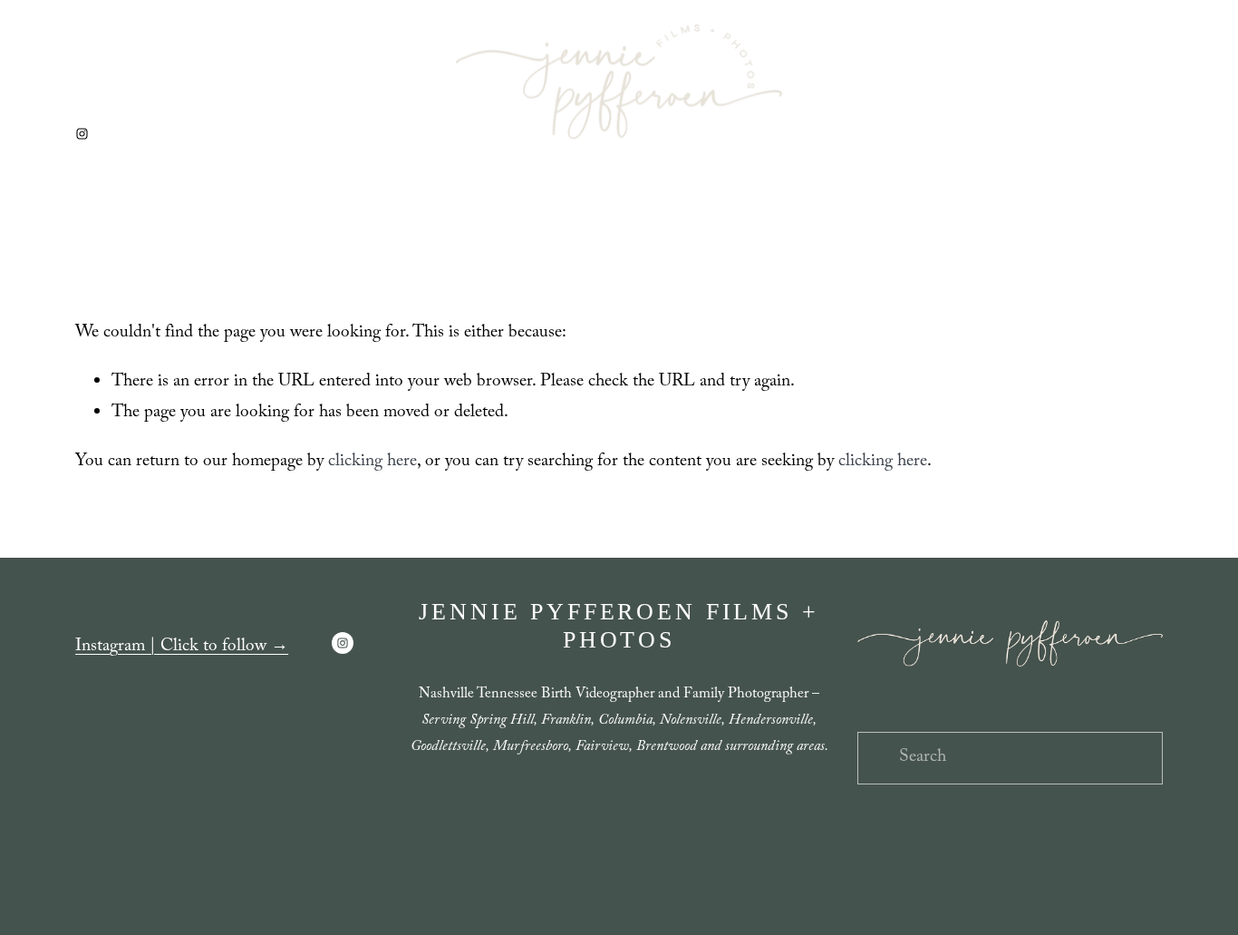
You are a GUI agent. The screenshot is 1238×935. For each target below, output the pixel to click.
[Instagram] (82, 134)
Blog (684, 224)
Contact (749, 224)
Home (483, 224)
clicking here (372, 462)
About (548, 224)
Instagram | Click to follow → (181, 647)
